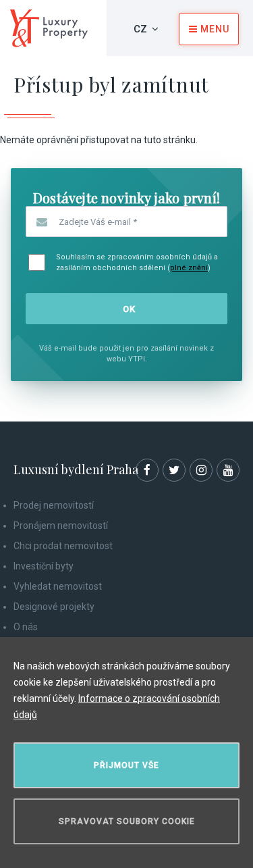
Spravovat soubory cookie (127, 821)
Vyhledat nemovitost (57, 586)
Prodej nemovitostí (53, 505)
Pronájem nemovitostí (60, 525)
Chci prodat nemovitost (63, 545)
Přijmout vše (126, 765)
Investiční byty (43, 566)
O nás (25, 626)
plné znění (189, 267)
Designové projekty (53, 606)
